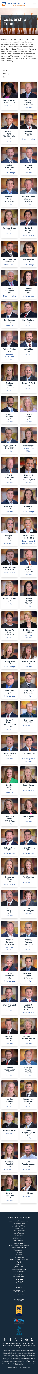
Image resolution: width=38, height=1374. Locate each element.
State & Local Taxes (19, 1273)
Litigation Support (19, 1228)
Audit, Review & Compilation (19, 1247)
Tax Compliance (19, 1274)
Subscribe (26, 1345)
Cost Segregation (19, 1264)
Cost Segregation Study (19, 1223)
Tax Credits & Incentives (19, 1238)
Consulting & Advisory (19, 1218)
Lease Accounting (19, 1255)
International (19, 1252)
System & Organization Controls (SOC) (19, 1259)
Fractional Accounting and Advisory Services (19, 1220)
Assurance (19, 1243)
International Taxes (19, 1268)
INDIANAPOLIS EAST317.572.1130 (19, 1295)
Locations (19, 1279)
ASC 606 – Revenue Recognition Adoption (19, 1245)
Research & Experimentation (19, 1269)
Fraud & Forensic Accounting (19, 1226)
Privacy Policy (17, 1345)
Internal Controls (19, 1250)
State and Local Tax (19, 1237)
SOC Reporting (19, 1235)
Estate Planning (19, 1266)
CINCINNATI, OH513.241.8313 (19, 1282)
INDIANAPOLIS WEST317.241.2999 (19, 1300)
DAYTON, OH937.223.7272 (19, 1286)
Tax (19, 1262)
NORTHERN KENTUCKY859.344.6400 (19, 1291)
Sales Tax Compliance (19, 1233)
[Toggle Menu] (34, 4)
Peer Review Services (19, 1230)
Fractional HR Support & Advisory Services (19, 1221)
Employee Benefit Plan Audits (19, 1249)
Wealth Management (19, 1225)
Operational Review (19, 1257)
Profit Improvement (19, 1232)
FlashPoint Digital (26, 1367)
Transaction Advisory (19, 1240)
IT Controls (19, 1254)
